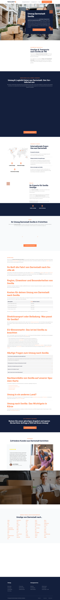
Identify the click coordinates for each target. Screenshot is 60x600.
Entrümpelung (32, 587)
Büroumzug (9, 586)
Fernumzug (9, 587)
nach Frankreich (44, 397)
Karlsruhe (32, 272)
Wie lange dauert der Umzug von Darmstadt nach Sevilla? (17, 363)
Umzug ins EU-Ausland (19, 398)
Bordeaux (46, 272)
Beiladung (11, 311)
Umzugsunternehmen (25, 1)
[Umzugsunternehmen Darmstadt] (11, 2)
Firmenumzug (10, 589)
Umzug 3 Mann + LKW (45, 589)
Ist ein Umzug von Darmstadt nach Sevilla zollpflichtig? (17, 356)
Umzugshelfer (44, 587)
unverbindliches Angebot (14, 410)
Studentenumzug (22, 589)
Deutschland (21, 339)
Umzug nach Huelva (12, 388)
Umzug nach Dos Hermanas (13, 385)
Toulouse (51, 272)
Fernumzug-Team (15, 260)
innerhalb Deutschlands (36, 397)
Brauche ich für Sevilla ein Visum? (13, 369)
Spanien (47, 260)
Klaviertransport (33, 589)
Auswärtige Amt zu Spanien (39, 345)
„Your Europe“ (19, 346)
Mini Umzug (9, 590)
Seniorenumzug (21, 587)
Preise (39, 1)
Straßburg (41, 272)
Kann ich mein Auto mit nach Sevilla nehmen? (15, 372)
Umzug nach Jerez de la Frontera (14, 386)
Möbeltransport (44, 586)
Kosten (32, 301)
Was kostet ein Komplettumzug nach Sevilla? (15, 366)
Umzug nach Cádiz (12, 389)
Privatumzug (21, 586)
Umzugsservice (33, 1)
